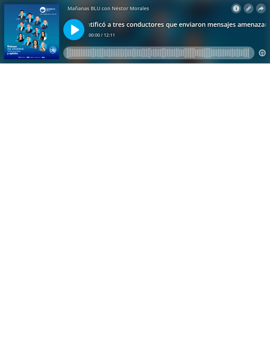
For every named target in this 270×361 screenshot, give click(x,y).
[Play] (73, 29)
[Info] (236, 8)
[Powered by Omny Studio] (262, 52)
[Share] (261, 8)
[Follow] (248, 8)
